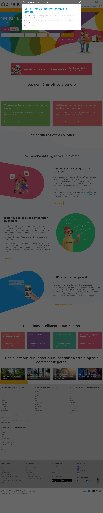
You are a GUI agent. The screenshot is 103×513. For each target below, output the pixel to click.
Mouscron (4, 408)
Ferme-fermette (5, 438)
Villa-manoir (4, 451)
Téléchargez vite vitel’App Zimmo (78, 69)
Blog (100, 10)
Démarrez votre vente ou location (69, 122)
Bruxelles (3, 393)
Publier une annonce (61, 6)
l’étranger (93, 179)
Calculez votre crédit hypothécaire (62, 345)
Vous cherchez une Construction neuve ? (84, 388)
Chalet (3, 432)
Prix (39, 35)
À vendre (6, 29)
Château (3, 434)
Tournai (3, 412)
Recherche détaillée (64, 39)
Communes (4, 493)
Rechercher (67, 35)
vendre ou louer (87, 192)
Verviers (3, 414)
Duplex (3, 436)
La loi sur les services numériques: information (68, 492)
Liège (2, 395)
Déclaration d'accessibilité (15, 493)
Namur (3, 398)
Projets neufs (21, 10)
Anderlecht (4, 402)
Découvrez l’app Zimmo (63, 305)
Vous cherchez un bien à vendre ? (13, 388)
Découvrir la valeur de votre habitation (37, 345)
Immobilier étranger (37, 4)
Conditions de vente (49, 492)
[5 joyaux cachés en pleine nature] (13, 373)
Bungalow (4, 431)
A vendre (4, 10)
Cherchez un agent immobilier (87, 345)
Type (27, 35)
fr (100, 2)
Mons (2, 397)
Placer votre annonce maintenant (11, 345)
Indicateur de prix (67, 10)
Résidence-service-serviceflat (10, 446)
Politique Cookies (19, 492)
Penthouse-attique (6, 444)
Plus (71, 6)
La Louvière (4, 406)
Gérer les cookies (38, 492)
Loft (2, 440)
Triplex (3, 450)
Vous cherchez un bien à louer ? (46, 388)
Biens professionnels (35, 10)
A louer (11, 10)
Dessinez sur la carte (12, 122)
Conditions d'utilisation (7, 492)
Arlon (2, 391)
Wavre (3, 400)
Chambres (53, 35)
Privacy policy (28, 492)
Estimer (8, 259)
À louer (14, 29)
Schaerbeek (4, 410)
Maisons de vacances (7, 442)
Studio (3, 448)
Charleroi (3, 404)
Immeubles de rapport (51, 10)
